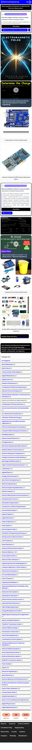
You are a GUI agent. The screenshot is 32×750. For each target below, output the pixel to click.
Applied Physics (6, 472)
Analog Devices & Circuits (9, 499)
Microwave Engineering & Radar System (14, 446)
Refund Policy (5, 731)
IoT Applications (7, 442)
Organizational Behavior (9, 582)
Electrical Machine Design (9, 628)
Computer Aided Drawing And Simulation (14, 431)
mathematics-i (6, 469)
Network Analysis (7, 491)
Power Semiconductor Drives (10, 652)
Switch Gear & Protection (9, 571)
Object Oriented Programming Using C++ (14, 465)
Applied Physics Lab (8, 704)
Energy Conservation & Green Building (13, 457)
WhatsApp (13, 736)
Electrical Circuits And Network (11, 391)
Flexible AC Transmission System (11, 624)
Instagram (4, 736)
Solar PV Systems (7, 578)
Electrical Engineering (11, 2)
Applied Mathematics (8, 376)
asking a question (22, 336)
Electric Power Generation (9, 688)
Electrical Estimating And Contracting (13, 427)
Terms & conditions (23, 723)
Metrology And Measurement (10, 461)
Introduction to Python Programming (13, 506)
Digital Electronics (7, 518)
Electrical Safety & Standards (10, 649)
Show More (16, 26)
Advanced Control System (9, 592)
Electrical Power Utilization (10, 559)
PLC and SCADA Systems (9, 575)
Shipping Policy (19, 727)
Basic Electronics (7, 675)
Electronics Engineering (9, 671)
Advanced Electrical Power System (12, 548)
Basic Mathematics (7, 364)
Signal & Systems (7, 514)
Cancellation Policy (6, 727)
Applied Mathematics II (9, 707)
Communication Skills (8, 692)
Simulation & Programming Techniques (14, 533)
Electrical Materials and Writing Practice (14, 679)
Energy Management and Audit (11, 611)
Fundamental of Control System (11, 639)
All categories (6, 360)
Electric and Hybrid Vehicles (10, 620)
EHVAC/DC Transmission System (11, 660)
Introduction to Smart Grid (10, 631)
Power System (6, 525)
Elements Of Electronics (9, 383)
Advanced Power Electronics (10, 603)
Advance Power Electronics (10, 438)
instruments (7, 213)
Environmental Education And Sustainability (15, 408)
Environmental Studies (9, 510)
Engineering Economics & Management (13, 563)
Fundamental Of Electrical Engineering (13, 387)
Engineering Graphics (8, 696)
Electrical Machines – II (9, 552)
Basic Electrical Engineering (10, 480)
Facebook (22, 731)
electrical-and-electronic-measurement (15, 30)
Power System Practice (8, 556)
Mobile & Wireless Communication (12, 450)
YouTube (14, 731)
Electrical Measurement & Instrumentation (15, 495)
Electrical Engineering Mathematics (12, 487)
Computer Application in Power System (13, 567)
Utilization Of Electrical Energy (11, 417)
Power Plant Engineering (9, 635)
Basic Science (6, 368)
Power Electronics (7, 544)
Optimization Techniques (9, 595)
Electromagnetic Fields (9, 529)
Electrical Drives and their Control (12, 599)
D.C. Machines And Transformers (11, 414)
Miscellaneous (23, 736)
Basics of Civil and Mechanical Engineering (14, 700)
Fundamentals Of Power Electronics (12, 404)
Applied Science (6, 379)
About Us (3, 723)
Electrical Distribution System (11, 656)
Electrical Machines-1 (8, 522)
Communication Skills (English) (11, 372)
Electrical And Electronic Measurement (15, 14)
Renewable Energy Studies (10, 503)
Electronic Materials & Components (12, 453)
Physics (4, 668)
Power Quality (6, 664)
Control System (6, 540)
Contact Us (12, 723)
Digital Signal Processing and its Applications (15, 614)
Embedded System (7, 434)
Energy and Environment (9, 476)
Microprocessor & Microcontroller (12, 537)
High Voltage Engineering (9, 607)
